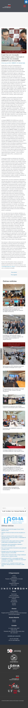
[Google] (21, 588)
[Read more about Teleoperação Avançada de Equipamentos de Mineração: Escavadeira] (14, 479)
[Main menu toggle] (25, 6)
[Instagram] (7, 588)
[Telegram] (26, 588)
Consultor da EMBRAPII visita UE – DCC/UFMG (13, 428)
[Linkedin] (4, 588)
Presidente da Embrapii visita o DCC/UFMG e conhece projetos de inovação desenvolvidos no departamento (13, 337)
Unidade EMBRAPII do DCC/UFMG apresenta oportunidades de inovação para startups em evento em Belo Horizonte (13, 309)
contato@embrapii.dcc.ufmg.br (8, 266)
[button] (26, 2)
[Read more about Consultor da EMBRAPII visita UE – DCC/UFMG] (14, 418)
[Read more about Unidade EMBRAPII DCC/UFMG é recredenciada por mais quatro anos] (14, 440)
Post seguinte (14, 274)
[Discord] (18, 588)
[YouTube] (15, 588)
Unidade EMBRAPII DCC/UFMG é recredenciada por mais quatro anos (13, 450)
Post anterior (14, 272)
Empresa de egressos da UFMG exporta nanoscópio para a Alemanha (14, 407)
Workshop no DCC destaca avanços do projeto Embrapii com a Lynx (13, 366)
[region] (14, 517)
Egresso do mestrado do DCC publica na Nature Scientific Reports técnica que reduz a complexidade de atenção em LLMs (13, 537)
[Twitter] (10, 588)
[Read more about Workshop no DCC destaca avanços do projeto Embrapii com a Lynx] (14, 353)
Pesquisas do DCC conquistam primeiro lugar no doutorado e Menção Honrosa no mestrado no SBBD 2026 (12, 564)
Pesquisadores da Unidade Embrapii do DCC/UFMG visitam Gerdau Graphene (13, 390)
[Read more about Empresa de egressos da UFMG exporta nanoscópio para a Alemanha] (14, 399)
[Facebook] (12, 588)
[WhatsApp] (1, 588)
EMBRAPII (14, 63)
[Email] (23, 588)
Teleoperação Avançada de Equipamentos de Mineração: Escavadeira (11, 488)
